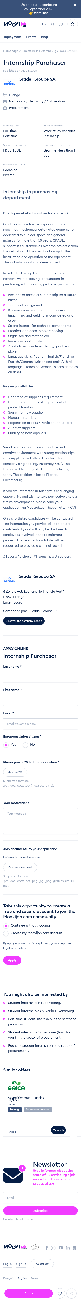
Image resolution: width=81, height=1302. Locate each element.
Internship (51, 136)
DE (19, 150)
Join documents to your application (30, 849)
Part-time (10, 136)
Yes (13, 744)
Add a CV (15, 772)
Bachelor (10, 170)
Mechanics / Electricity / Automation (37, 101)
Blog (44, 37)
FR (5, 150)
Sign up (21, 1264)
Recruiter (42, 1264)
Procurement (19, 108)
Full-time (10, 131)
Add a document (20, 867)
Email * (8, 713)
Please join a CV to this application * (31, 762)
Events (31, 37)
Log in (7, 1264)
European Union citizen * (22, 736)
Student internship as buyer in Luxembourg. (41, 1011)
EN (41, 24)
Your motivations (16, 803)
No (32, 744)
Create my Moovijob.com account (36, 933)
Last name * (12, 666)
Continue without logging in (32, 925)
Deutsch (36, 1278)
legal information (14, 948)
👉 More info (38, 13)
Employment (11, 37)
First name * (12, 690)
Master (8, 175)
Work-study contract (59, 131)
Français (8, 1278)
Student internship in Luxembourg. (34, 1003)
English (22, 1278)
